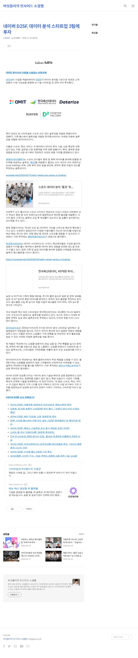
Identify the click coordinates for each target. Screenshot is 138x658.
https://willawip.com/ (18, 465)
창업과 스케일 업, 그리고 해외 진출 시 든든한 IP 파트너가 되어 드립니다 (43, 474)
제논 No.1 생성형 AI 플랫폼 (23, 488)
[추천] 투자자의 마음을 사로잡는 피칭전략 (26, 72)
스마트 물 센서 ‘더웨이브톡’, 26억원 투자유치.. (32, 432)
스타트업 (6, 37)
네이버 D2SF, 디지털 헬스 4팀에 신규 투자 (31, 451)
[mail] (27, 646)
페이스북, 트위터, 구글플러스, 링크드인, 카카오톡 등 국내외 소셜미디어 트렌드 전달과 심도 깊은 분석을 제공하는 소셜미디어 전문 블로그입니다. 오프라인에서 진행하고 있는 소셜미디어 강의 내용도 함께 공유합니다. (40, 586)
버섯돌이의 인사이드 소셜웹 (23, 5)
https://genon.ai (16, 484)
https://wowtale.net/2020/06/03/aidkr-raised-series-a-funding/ (38, 259)
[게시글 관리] (19, 509)
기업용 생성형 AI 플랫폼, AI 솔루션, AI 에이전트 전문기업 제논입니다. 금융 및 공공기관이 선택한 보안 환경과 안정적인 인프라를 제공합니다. (35, 494)
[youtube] (21, 646)
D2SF (39, 79)
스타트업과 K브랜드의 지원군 (25, 468)
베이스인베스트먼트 (68, 365)
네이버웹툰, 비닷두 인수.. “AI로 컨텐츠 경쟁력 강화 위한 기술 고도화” (44, 456)
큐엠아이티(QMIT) (15, 159)
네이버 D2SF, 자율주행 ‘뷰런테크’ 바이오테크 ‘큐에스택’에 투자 (40, 404)
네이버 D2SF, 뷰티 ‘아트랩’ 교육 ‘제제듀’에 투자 (33, 416)
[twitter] (9, 646)
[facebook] (4, 646)
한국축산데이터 (13, 243)
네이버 (9, 79)
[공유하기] (16, 509)
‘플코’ (32, 162)
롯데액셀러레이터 (36, 236)
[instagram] (15, 646)
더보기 (81, 534)
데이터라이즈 (12, 327)
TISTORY (6, 635)
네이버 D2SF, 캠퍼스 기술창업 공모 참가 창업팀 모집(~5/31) (39, 428)
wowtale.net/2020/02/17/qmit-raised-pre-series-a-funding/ (36, 175)
